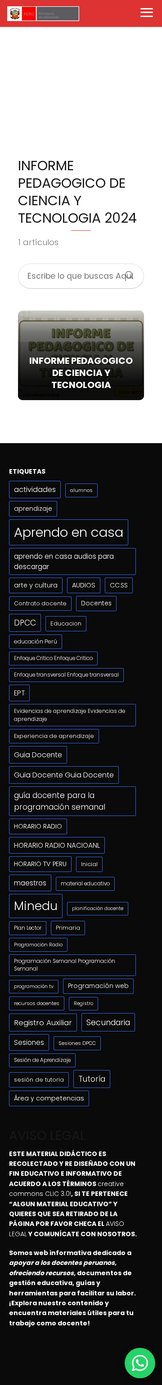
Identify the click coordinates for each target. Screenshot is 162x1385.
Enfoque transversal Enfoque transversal (66, 674)
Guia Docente (38, 755)
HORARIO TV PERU (40, 863)
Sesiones (29, 1042)
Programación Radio (38, 944)
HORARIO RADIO (38, 826)
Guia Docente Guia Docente (64, 775)
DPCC (25, 622)
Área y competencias (49, 1098)
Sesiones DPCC (77, 1043)
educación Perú (35, 641)
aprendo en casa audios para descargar (64, 561)
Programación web (98, 986)
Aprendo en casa (68, 532)
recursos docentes (36, 1003)
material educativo (85, 883)
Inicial (89, 864)
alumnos (81, 490)
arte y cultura (36, 585)
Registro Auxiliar (43, 1022)
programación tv (34, 986)
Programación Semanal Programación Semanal (64, 965)
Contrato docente (40, 603)
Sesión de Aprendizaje (42, 1060)
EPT (19, 693)
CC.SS (119, 585)
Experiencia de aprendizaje (54, 736)
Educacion (65, 623)
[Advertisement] (81, 95)
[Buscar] (126, 272)
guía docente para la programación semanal (59, 801)
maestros (30, 883)
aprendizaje (33, 508)
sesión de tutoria (39, 1079)
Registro (83, 1003)
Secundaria (108, 1022)
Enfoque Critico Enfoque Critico (53, 658)
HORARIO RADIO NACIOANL (57, 845)
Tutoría (91, 1079)
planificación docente (97, 908)
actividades (35, 489)
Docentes (96, 603)
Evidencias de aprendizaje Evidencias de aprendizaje (70, 715)
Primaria (68, 928)
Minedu (36, 905)
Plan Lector (27, 928)
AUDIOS (83, 585)
